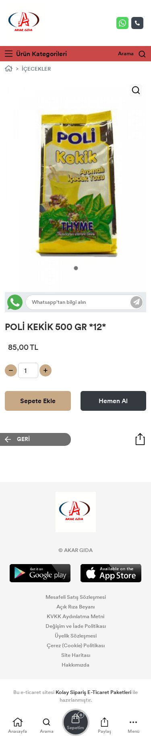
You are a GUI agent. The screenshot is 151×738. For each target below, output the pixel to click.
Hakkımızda (75, 665)
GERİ (23, 439)
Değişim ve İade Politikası (76, 626)
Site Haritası (75, 655)
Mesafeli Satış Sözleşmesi (76, 597)
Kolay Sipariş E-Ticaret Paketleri (93, 692)
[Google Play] (40, 573)
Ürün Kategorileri (40, 54)
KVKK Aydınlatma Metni (75, 616)
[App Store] (111, 573)
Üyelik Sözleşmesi (76, 636)
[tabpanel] (75, 186)
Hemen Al (113, 401)
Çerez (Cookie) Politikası (76, 645)
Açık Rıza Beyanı (75, 606)
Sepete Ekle (38, 401)
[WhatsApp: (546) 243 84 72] (123, 23)
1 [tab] (76, 268)
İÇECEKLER (36, 69)
